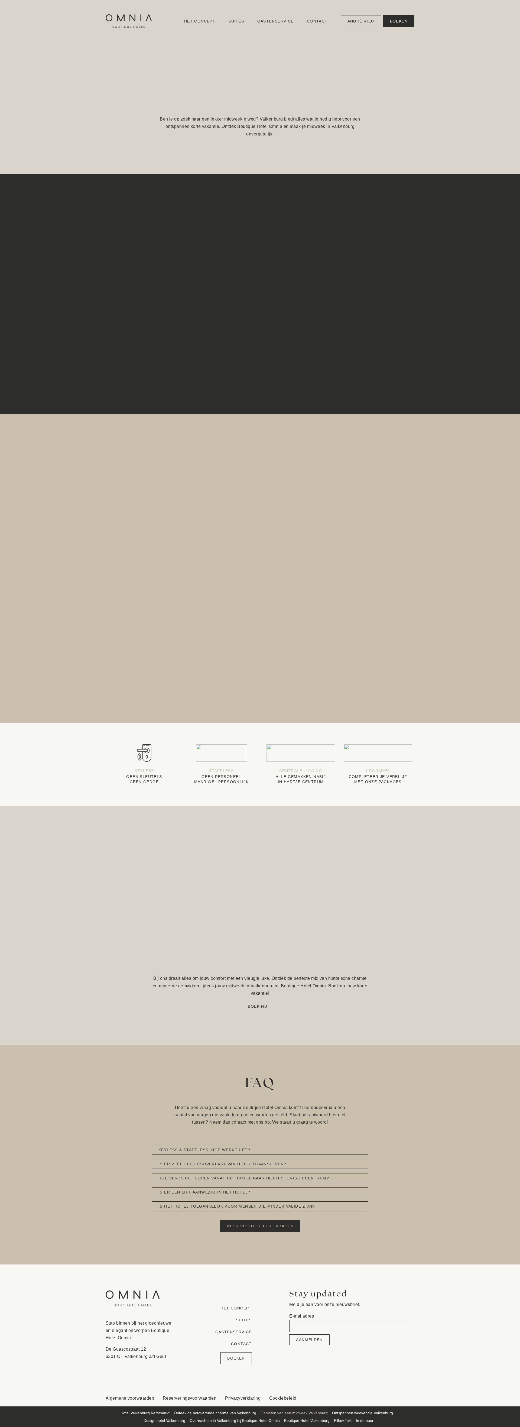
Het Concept (199, 21)
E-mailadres (301, 1316)
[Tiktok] (382, 1398)
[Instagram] (371, 1398)
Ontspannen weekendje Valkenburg (362, 1413)
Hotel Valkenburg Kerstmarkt (145, 1413)
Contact (317, 21)
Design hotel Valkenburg (164, 1420)
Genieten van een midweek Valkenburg (294, 1413)
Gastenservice (275, 21)
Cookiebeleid (282, 1398)
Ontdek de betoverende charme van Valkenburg (215, 1413)
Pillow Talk (343, 1420)
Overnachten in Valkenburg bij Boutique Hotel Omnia (235, 1420)
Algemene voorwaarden (130, 1398)
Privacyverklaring (243, 1398)
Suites (236, 21)
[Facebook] (360, 1398)
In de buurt (365, 1420)
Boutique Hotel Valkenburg (307, 1420)
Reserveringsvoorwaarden (189, 1398)
